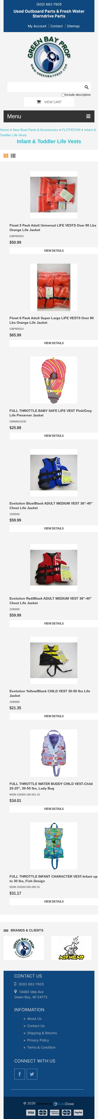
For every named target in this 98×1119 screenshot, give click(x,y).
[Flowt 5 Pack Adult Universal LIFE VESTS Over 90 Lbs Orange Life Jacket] (54, 195)
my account (37, 26)
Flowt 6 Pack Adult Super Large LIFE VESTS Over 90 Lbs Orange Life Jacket (52, 320)
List (14, 156)
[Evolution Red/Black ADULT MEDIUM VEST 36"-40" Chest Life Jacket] (54, 568)
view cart (53, 102)
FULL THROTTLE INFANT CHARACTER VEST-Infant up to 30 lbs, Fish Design (54, 879)
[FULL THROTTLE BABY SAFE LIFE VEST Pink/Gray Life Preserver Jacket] (54, 380)
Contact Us (35, 1026)
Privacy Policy (38, 1040)
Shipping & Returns (42, 1033)
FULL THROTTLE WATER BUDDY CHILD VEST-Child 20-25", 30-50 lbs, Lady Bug (51, 786)
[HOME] (49, 38)
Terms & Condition (41, 1047)
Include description (78, 95)
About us (34, 1019)
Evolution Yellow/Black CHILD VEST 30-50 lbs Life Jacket (50, 693)
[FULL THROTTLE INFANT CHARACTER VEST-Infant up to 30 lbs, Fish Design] (54, 846)
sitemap (73, 26)
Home (4, 130)
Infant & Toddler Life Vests (49, 141)
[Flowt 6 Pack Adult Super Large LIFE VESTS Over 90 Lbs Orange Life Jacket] (54, 287)
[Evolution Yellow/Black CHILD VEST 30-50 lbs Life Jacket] (54, 660)
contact (56, 26)
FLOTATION (71, 130)
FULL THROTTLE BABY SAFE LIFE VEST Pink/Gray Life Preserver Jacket (51, 413)
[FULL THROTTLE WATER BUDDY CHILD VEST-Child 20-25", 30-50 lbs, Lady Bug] (54, 753)
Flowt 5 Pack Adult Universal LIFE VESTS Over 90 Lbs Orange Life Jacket (53, 227)
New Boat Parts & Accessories (35, 130)
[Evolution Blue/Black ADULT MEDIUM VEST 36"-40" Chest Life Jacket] (54, 473)
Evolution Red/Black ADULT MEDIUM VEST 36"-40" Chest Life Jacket (51, 600)
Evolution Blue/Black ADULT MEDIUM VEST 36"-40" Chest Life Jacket (51, 505)
